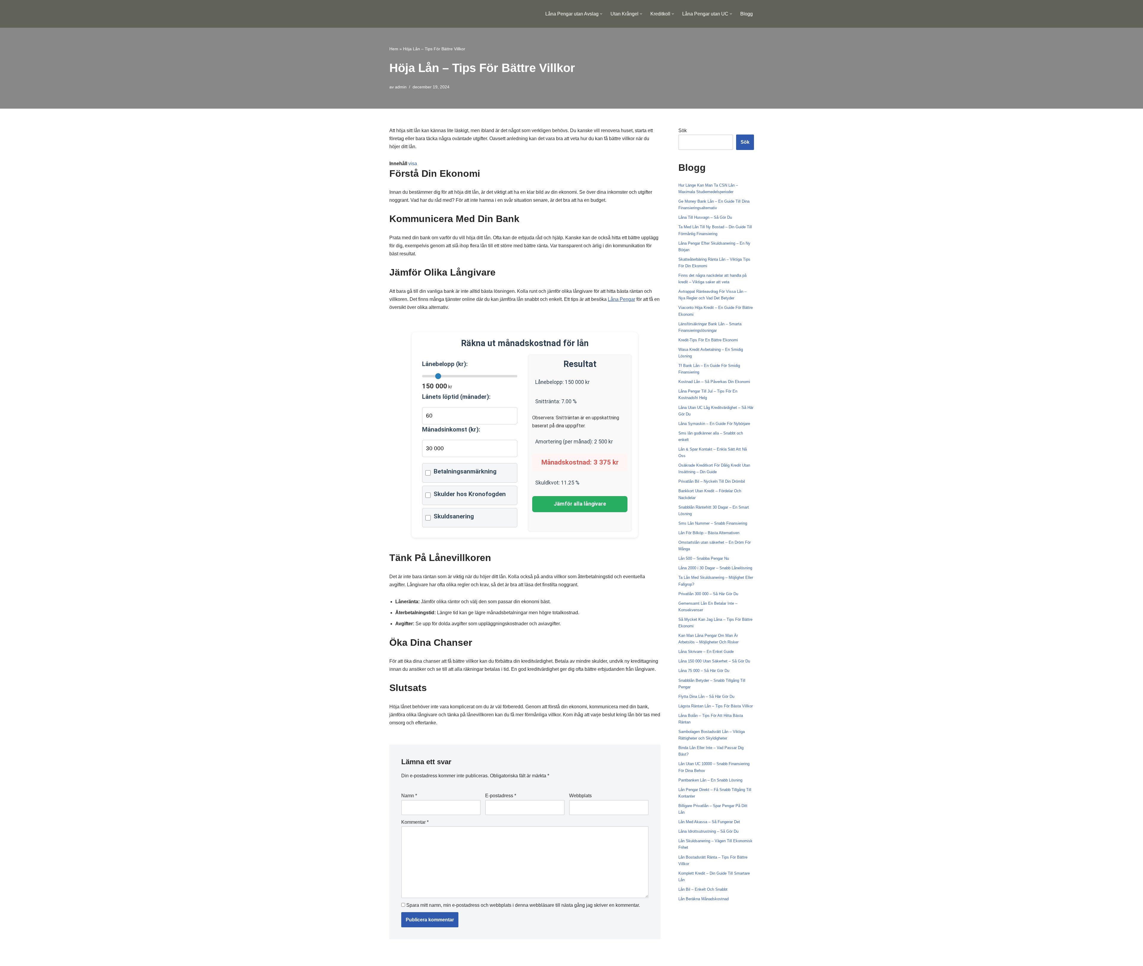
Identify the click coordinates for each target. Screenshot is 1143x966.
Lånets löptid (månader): (456, 396)
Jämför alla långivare (580, 504)
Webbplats (580, 795)
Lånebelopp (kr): (445, 364)
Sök (682, 130)
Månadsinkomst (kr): (451, 429)
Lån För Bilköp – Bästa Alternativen (708, 533)
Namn (409, 795)
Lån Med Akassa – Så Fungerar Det (709, 822)
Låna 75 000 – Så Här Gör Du (703, 670)
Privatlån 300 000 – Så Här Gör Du (708, 594)
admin (401, 87)
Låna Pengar (621, 299)
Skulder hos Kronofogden (470, 494)
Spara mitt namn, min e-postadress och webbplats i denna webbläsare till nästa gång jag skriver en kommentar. (523, 905)
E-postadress (500, 795)
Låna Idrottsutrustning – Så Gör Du (708, 831)
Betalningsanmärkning (465, 471)
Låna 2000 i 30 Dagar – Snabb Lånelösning (715, 568)
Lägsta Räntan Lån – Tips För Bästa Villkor (715, 706)
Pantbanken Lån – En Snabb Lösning (710, 780)
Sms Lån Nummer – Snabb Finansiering (712, 523)
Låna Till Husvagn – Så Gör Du (705, 217)
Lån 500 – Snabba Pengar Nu (703, 558)
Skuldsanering (454, 516)
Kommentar (415, 822)
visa (412, 163)
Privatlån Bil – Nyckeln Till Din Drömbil (711, 481)
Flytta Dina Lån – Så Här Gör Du (706, 696)
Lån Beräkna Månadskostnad (703, 899)
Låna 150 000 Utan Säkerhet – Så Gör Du (714, 661)
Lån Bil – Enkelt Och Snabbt (702, 889)
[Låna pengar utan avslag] (417, 13)
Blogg (746, 13)
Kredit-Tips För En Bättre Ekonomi (708, 340)
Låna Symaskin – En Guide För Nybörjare (714, 423)
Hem (393, 48)
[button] (601, 14)
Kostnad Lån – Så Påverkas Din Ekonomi (714, 381)
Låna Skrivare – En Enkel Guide (706, 651)
